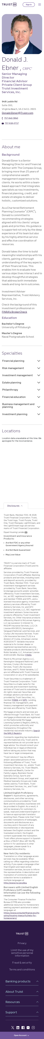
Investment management (17, 375)
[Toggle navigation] (39, 4)
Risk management (13, 368)
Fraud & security (22, 962)
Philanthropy (10, 389)
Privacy (22, 943)
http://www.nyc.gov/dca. (15, 883)
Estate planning (11, 382)
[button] (22, 981)
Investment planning (14, 414)
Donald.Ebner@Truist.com (17, 112)
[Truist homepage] (9, 4)
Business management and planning (18, 405)
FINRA (28, 655)
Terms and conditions (22, 969)
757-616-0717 (12, 123)
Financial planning (13, 360)
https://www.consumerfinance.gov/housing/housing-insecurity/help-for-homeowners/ (21, 915)
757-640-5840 (11, 118)
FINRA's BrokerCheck (14, 311)
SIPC (25, 700)
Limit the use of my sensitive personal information (22, 953)
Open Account (20, 1035)
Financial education (14, 396)
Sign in (30, 5)
